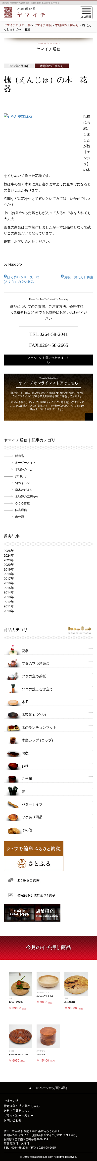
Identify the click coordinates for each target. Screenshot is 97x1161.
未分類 (19, 516)
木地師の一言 (24, 469)
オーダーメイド (25, 462)
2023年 (9, 560)
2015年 (9, 587)
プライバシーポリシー (19, 1115)
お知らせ (21, 476)
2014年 (9, 592)
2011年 (9, 606)
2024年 (9, 555)
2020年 (9, 564)
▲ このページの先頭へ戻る (48, 1087)
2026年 (9, 550)
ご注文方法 (11, 1100)
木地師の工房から (27, 496)
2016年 (9, 582)
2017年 (9, 578)
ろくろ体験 (22, 503)
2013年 (9, 596)
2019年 (9, 569)
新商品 (19, 455)
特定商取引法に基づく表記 (22, 1105)
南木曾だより (24, 489)
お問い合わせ (13, 1120)
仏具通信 (21, 510)
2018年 (9, 573)
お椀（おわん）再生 (78, 277)
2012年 (9, 601)
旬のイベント (24, 483)
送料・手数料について (19, 1110)
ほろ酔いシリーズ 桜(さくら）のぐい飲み (22, 279)
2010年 (9, 610)
